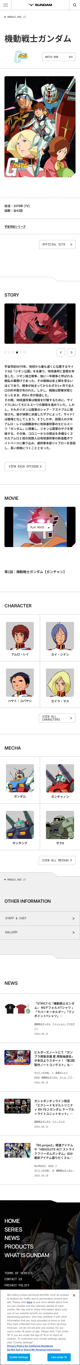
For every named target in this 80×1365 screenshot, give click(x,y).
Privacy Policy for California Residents (30, 1345)
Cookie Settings (18, 1357)
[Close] (74, 1295)
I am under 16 (59, 1357)
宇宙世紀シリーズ (14, 226)
